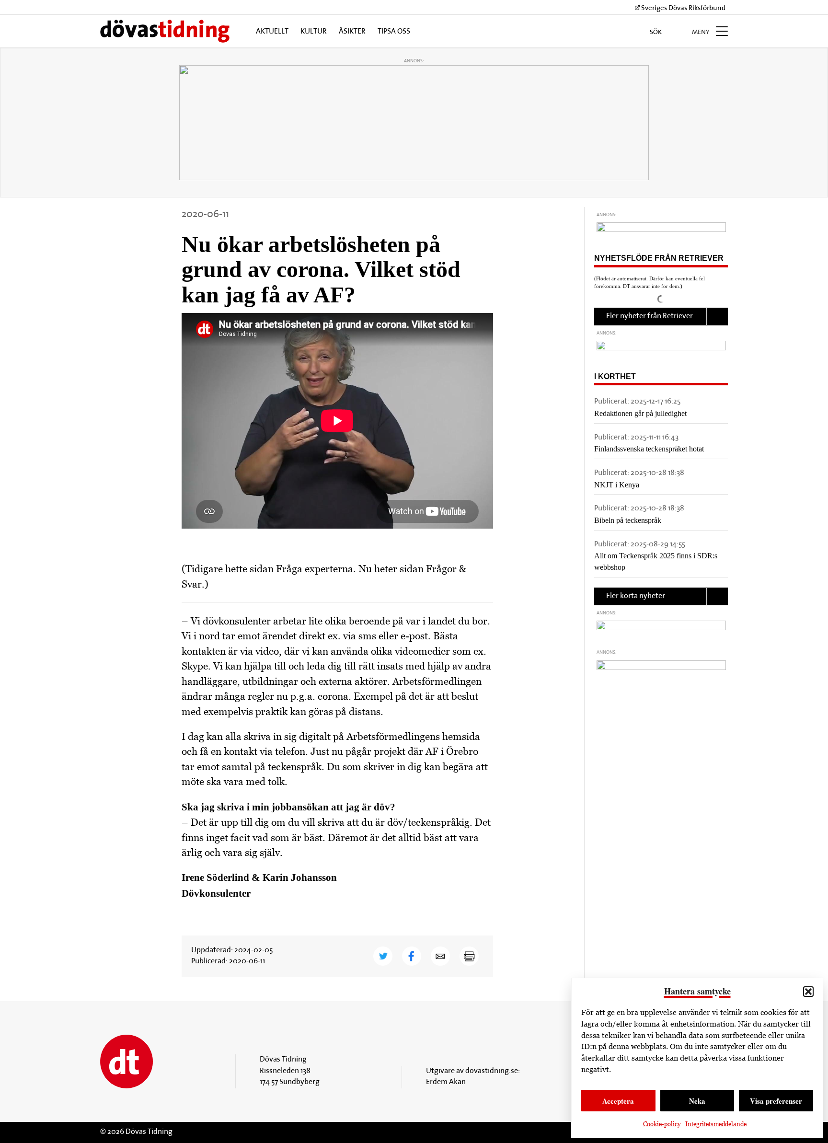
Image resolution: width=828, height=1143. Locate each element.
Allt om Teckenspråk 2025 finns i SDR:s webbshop (655, 561)
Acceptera (618, 1101)
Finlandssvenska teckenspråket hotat (649, 449)
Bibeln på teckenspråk (627, 520)
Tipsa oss (394, 31)
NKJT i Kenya (616, 485)
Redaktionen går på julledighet (640, 413)
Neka (697, 1101)
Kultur (313, 31)
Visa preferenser (776, 1101)
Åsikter (352, 31)
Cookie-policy (661, 1124)
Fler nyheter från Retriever (649, 316)
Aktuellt (272, 31)
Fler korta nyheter (635, 596)
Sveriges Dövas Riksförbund (682, 8)
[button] (808, 991)
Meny (701, 32)
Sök (656, 32)
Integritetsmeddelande (716, 1124)
